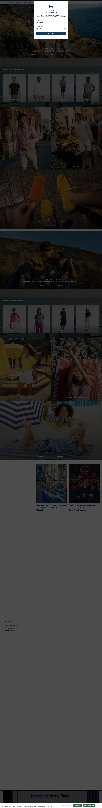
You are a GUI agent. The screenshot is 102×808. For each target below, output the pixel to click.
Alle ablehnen (77, 805)
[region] (51, 805)
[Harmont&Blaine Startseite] (51, 6)
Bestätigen (51, 33)
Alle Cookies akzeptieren (89, 805)
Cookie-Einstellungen (66, 805)
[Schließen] (99, 805)
